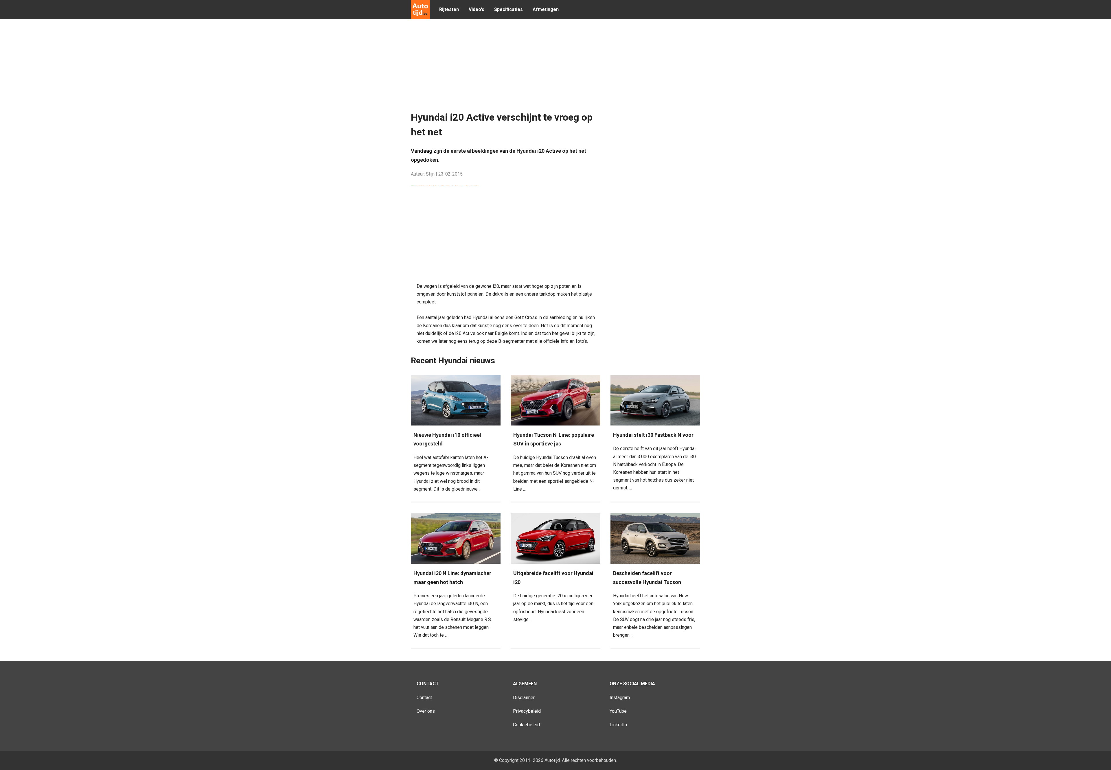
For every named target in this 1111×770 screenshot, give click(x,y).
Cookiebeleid (526, 724)
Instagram (620, 697)
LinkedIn (618, 724)
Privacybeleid (527, 711)
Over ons (426, 711)
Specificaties (508, 9)
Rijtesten (449, 9)
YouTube (618, 711)
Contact (424, 697)
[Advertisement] (551, 66)
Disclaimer (524, 697)
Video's (476, 9)
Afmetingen (546, 9)
